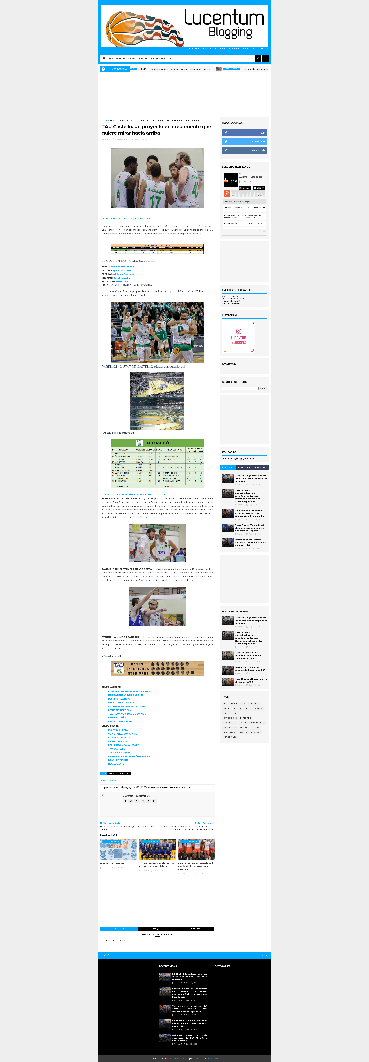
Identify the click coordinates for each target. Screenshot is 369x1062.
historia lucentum (191, 69)
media (226, 708)
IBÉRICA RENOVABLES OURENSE (125, 695)
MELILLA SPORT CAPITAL (122, 702)
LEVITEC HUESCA (117, 741)
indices (255, 727)
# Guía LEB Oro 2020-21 (119, 773)
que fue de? (230, 713)
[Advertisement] (184, 94)
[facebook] (262, 955)
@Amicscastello (122, 270)
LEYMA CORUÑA (117, 717)
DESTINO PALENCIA (119, 699)
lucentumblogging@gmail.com (238, 458)
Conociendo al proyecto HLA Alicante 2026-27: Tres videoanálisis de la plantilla (250, 513)
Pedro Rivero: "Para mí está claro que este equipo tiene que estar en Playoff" (249, 528)
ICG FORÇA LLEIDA (118, 730)
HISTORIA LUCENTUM (122, 58)
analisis (254, 704)
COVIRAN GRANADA (119, 737)
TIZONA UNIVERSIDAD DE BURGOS (127, 714)
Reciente (228, 467)
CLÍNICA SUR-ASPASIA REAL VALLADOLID (130, 691)
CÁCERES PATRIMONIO (120, 721)
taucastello (122, 281)
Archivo (261, 467)
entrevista (229, 727)
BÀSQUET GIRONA (118, 760)
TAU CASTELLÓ (116, 749)
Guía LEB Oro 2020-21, (139, 139)
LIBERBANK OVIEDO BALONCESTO (127, 706)
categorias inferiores (237, 718)
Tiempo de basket (231, 303)
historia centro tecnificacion (241, 732)
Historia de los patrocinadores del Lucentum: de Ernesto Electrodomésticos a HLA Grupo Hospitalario (252, 69)
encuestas (229, 723)
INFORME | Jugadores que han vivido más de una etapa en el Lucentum (134, 69)
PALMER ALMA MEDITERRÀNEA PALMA (129, 756)
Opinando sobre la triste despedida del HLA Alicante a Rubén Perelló (250, 542)
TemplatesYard (180, 1059)
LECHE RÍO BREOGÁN (119, 710)
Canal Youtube (122, 278)
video (237, 708)
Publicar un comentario (115, 940)
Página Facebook (124, 274)
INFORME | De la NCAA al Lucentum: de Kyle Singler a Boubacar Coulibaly (249, 655)
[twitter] (266, 955)
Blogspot (212, 1059)
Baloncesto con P (231, 301)
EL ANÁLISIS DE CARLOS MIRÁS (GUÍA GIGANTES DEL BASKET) (135, 494)
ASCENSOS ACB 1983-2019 (155, 58)
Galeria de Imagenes (252, 723)
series (243, 727)
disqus (157, 929)
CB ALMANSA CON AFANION (123, 734)
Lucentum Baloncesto (233, 298)
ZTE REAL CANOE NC (119, 752)
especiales (229, 737)
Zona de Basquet (230, 296)
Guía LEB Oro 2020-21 (120, 120)
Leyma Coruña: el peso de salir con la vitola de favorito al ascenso (196, 866)
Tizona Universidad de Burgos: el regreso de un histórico (157, 864)
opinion (257, 708)
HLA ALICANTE (116, 764)
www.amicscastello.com (121, 266)
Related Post (108, 835)
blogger (119, 929)
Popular (244, 467)
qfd (246, 708)
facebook (194, 929)
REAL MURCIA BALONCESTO (123, 745)
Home (105, 120)
